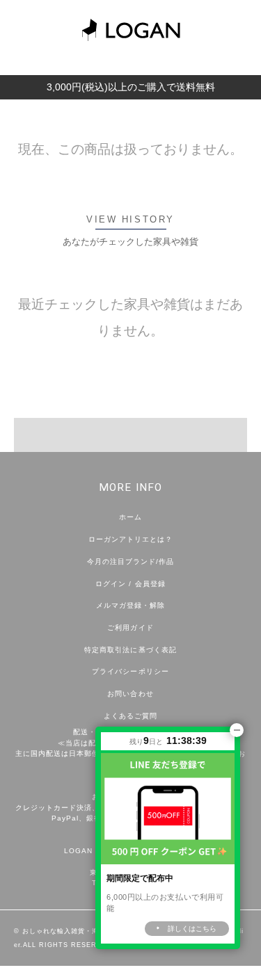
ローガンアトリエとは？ (130, 539)
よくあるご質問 (130, 716)
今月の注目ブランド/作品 (130, 561)
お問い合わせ (130, 693)
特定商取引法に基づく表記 (130, 650)
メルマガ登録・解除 (130, 605)
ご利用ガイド (130, 627)
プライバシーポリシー (130, 671)
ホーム (130, 517)
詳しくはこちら (192, 928)
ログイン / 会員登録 (130, 584)
